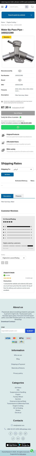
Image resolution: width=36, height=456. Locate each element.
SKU (2, 84)
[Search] (26, 6)
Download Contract (8, 321)
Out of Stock (18, 113)
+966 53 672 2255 (26, 123)
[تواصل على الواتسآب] (31, 452)
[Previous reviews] (2, 262)
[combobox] (13, 169)
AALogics (22, 454)
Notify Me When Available (10, 117)
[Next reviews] (6, 262)
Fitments (4, 90)
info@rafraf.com (18, 425)
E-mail (3, 327)
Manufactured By (6, 71)
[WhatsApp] (18, 127)
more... (17, 91)
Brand (3, 80)
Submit (30, 331)
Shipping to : (6, 169)
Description (5, 95)
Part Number (5, 75)
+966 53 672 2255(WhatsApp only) (19, 429)
